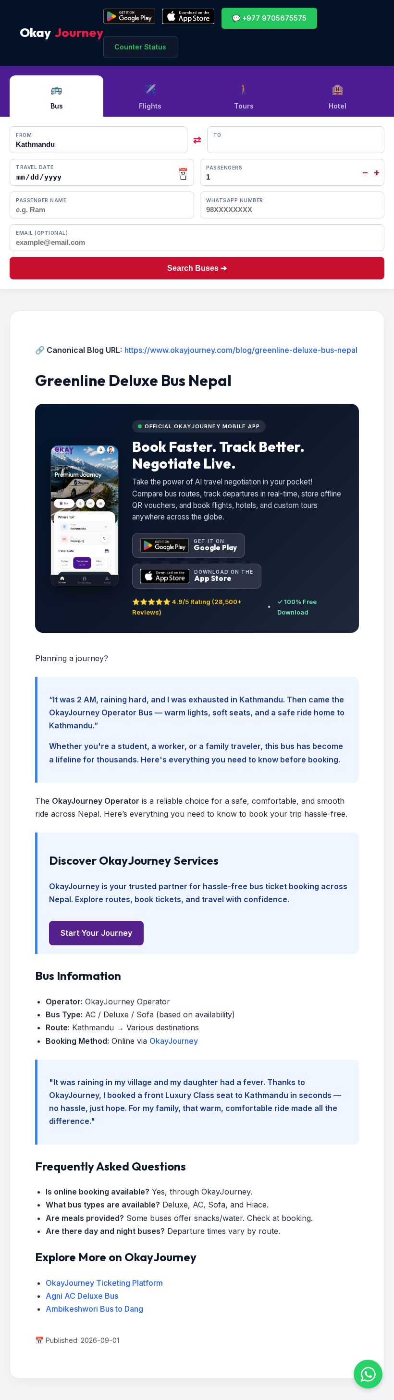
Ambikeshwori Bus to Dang (94, 1309)
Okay (61, 32)
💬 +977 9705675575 (269, 18)
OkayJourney (173, 1041)
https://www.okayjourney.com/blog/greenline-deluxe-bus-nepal (240, 350)
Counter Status (140, 47)
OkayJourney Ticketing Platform (104, 1283)
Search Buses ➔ (197, 268)
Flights (150, 97)
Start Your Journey (96, 933)
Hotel (337, 97)
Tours (244, 97)
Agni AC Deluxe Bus (82, 1296)
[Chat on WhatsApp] (368, 1374)
